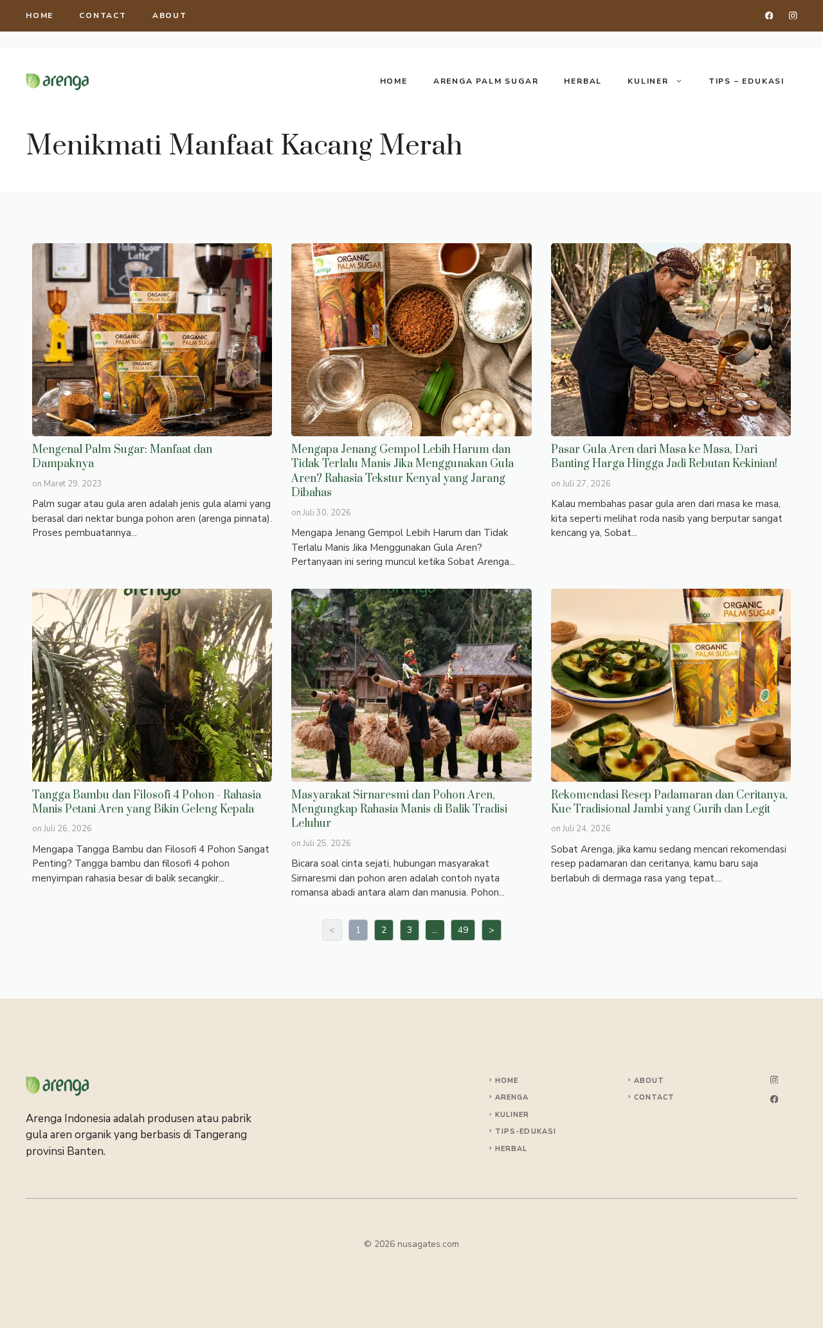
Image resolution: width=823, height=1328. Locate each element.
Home (394, 81)
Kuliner (648, 81)
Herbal (583, 81)
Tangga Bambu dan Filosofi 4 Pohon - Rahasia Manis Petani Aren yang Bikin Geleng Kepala (151, 684)
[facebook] (769, 16)
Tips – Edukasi (746, 81)
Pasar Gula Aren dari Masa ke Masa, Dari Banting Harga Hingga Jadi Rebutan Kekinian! (670, 339)
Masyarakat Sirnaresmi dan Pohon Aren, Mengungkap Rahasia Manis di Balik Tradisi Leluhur (410, 684)
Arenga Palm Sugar (486, 81)
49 (463, 930)
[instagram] (793, 16)
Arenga (512, 1097)
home (39, 15)
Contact (103, 15)
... (435, 930)
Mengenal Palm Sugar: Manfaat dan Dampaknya (151, 339)
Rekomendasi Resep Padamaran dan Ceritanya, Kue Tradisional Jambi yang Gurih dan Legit (670, 684)
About (169, 15)
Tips (505, 1131)
